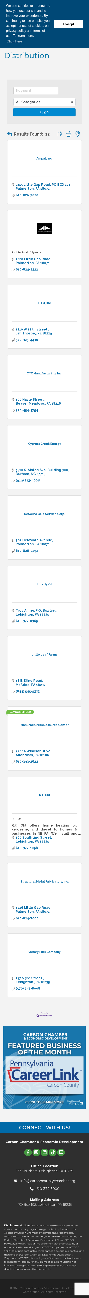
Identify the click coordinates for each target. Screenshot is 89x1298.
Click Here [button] (14, 41)
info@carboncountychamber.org (47, 1181)
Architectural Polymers (26, 252)
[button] (9, 134)
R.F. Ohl (17, 818)
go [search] (46, 112)
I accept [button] (68, 24)
